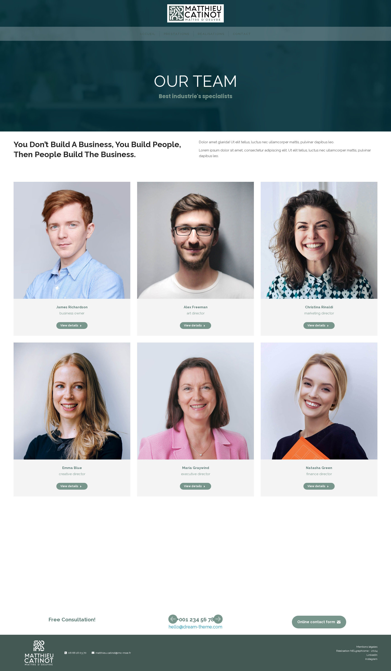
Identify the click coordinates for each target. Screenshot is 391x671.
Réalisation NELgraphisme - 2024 (356, 650)
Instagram (371, 659)
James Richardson (72, 307)
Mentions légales (366, 646)
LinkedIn (372, 654)
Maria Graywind (195, 468)
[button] (172, 619)
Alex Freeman (195, 307)
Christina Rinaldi (319, 307)
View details (69, 325)
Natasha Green (319, 468)
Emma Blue (72, 468)
